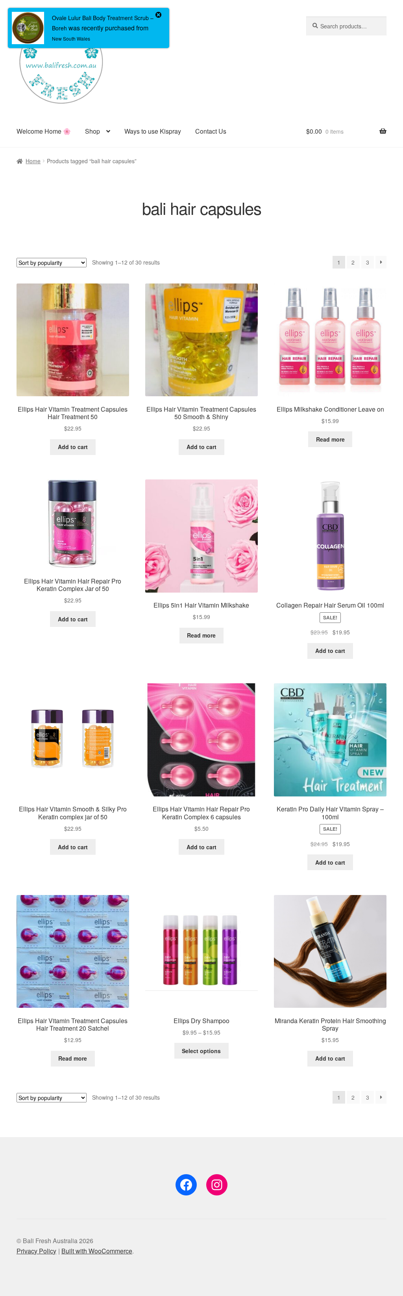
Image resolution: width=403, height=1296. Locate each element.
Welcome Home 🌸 (44, 131)
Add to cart (73, 447)
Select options (201, 1051)
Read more (330, 439)
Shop (92, 131)
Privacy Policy (36, 1250)
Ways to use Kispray (152, 131)
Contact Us (210, 131)
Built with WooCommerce (96, 1250)
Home (33, 161)
